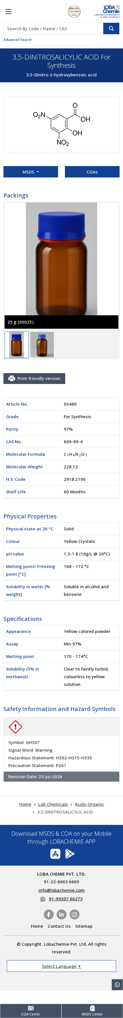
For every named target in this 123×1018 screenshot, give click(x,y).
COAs (92, 172)
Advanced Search (17, 39)
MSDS (29, 172)
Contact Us (59, 926)
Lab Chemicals (53, 804)
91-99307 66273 (66, 899)
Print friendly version (38, 378)
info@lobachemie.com (62, 890)
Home (25, 804)
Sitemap (83, 926)
